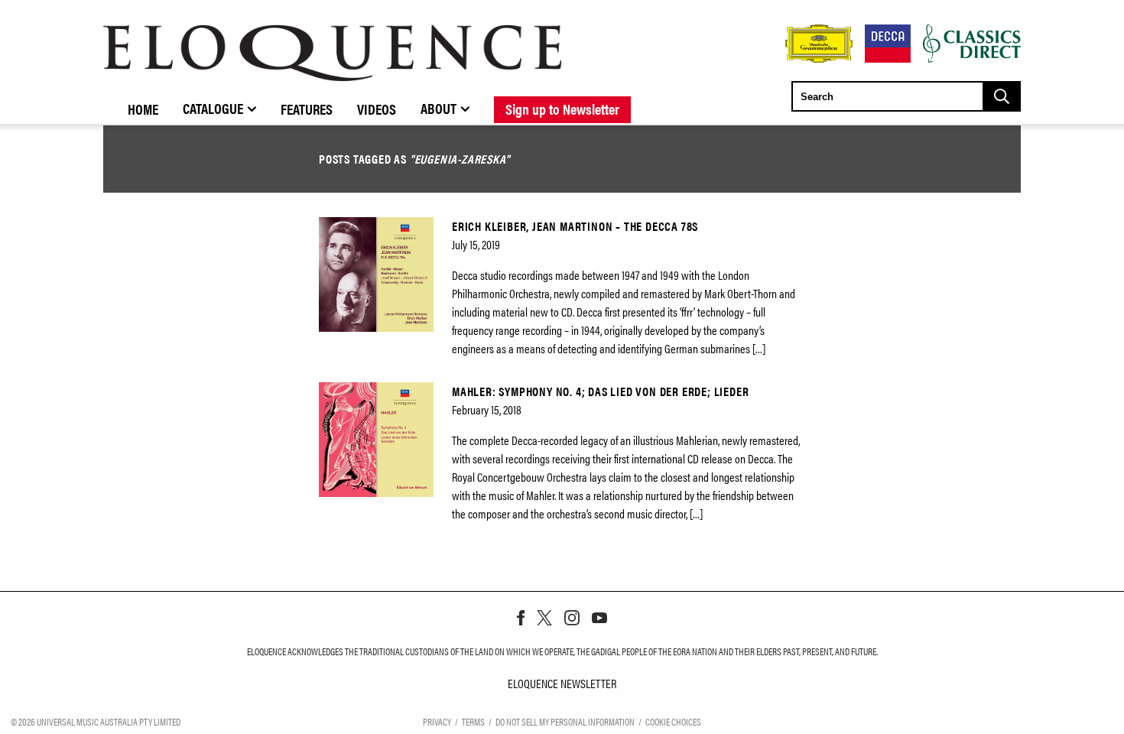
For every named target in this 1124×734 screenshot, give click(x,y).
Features (307, 108)
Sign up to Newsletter (562, 108)
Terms (473, 721)
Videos (376, 108)
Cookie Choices (673, 721)
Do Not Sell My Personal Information (565, 721)
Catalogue (213, 108)
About (438, 108)
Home (143, 108)
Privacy (437, 721)
